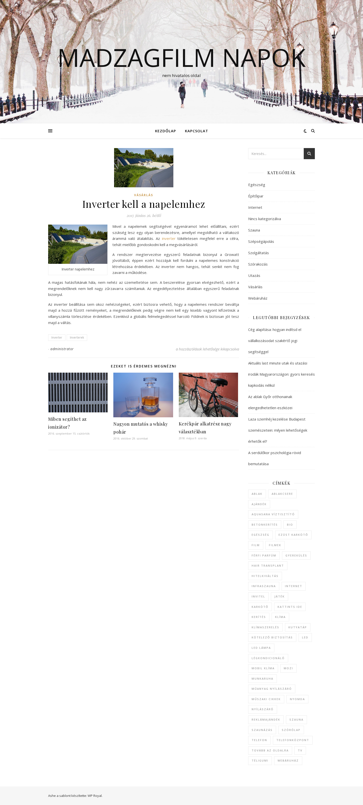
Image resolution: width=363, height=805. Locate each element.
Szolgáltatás (258, 252)
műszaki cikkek (266, 699)
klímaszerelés (265, 627)
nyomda (297, 699)
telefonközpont (292, 740)
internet (293, 586)
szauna (296, 719)
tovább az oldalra (270, 750)
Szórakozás (258, 264)
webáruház (288, 760)
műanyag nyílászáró (272, 688)
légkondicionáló (268, 658)
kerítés (259, 617)
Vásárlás (143, 195)
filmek (275, 545)
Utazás (254, 275)
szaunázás (262, 730)
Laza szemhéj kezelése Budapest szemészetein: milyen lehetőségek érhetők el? (277, 430)
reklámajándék (266, 719)
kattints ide (290, 607)
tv (300, 750)
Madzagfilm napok (181, 57)
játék (279, 596)
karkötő (260, 607)
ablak (257, 494)
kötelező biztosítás (272, 637)
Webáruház (257, 298)
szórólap (291, 730)
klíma (280, 617)
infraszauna (264, 586)
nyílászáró (263, 709)
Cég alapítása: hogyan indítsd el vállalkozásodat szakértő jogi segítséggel (274, 340)
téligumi (260, 760)
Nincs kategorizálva (264, 218)
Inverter (56, 337)
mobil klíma (263, 668)
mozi (288, 668)
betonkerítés (265, 524)
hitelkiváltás (265, 576)
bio (290, 524)
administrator (62, 348)
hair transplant (268, 565)
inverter (169, 238)
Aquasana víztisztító (273, 514)
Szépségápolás (261, 241)
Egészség (256, 184)
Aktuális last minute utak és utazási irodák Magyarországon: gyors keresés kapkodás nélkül (281, 374)
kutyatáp (297, 627)
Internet (255, 207)
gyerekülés (296, 555)
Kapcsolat (196, 130)
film (256, 545)
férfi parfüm (264, 555)
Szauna (254, 230)
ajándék (259, 504)
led (305, 637)
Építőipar (255, 195)
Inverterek (77, 337)
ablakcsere (282, 494)
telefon (259, 740)
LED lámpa (261, 648)
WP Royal (95, 795)
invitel (258, 596)
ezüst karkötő (293, 535)
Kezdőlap (165, 130)
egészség (260, 535)
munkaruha (262, 678)
